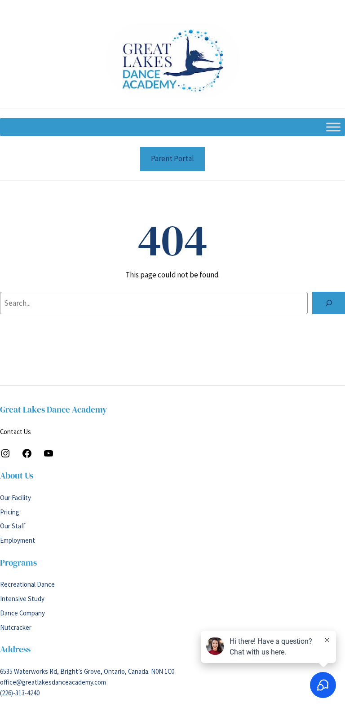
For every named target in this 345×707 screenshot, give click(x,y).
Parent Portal (172, 158)
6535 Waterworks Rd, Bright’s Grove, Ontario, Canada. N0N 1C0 (87, 671)
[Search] (328, 303)
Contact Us (15, 431)
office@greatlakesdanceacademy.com (53, 682)
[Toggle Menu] (333, 127)
